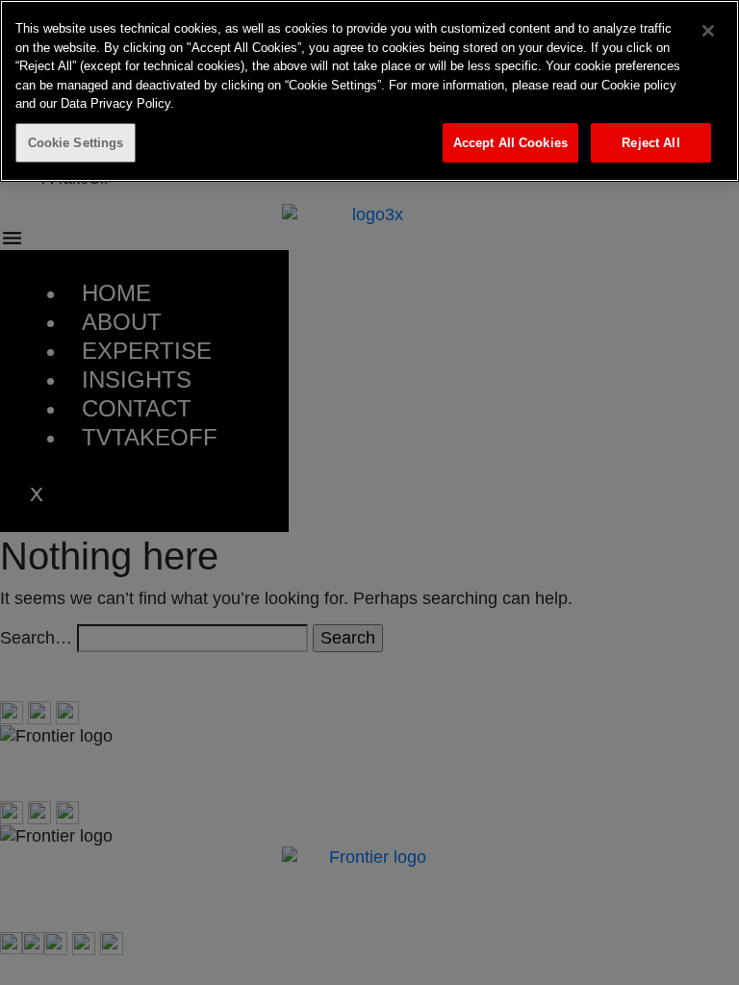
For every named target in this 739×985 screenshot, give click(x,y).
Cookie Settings (76, 143)
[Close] (708, 31)
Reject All (650, 143)
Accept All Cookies (510, 143)
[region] (369, 91)
